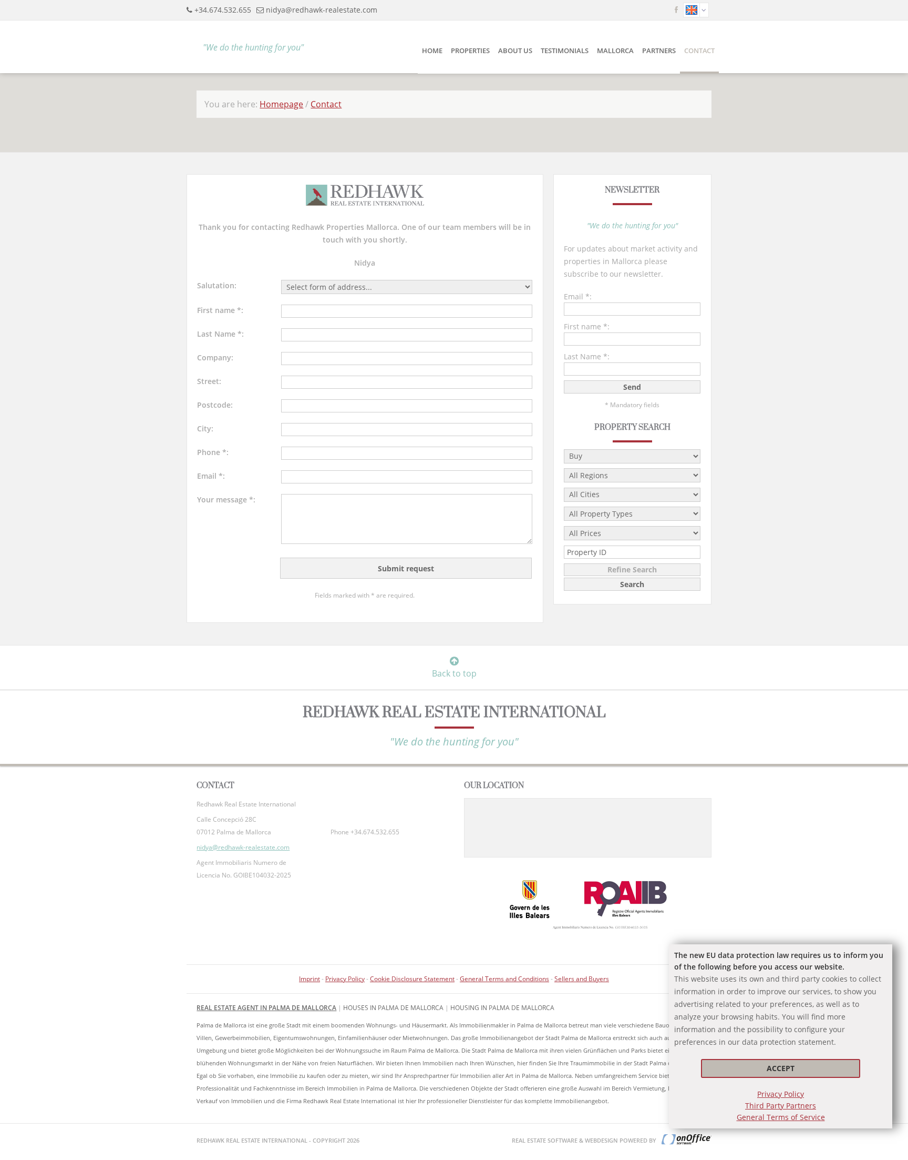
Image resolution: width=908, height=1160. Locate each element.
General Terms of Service (781, 1117)
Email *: (211, 476)
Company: (215, 357)
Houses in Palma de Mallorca (393, 1007)
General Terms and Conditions (504, 978)
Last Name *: (220, 334)
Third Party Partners (780, 1106)
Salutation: (216, 285)
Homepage (281, 104)
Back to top (454, 673)
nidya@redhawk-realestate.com (321, 10)
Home (432, 50)
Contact (699, 50)
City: (205, 428)
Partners (659, 50)
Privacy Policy (780, 1094)
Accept (780, 1068)
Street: (209, 381)
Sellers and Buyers (581, 978)
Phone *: (213, 452)
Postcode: (215, 405)
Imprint (309, 978)
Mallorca (615, 50)
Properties (470, 50)
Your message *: (226, 500)
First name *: (220, 310)
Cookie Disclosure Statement (412, 978)
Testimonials (565, 50)
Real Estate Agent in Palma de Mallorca (266, 1007)
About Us (515, 50)
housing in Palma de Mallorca (502, 1007)
